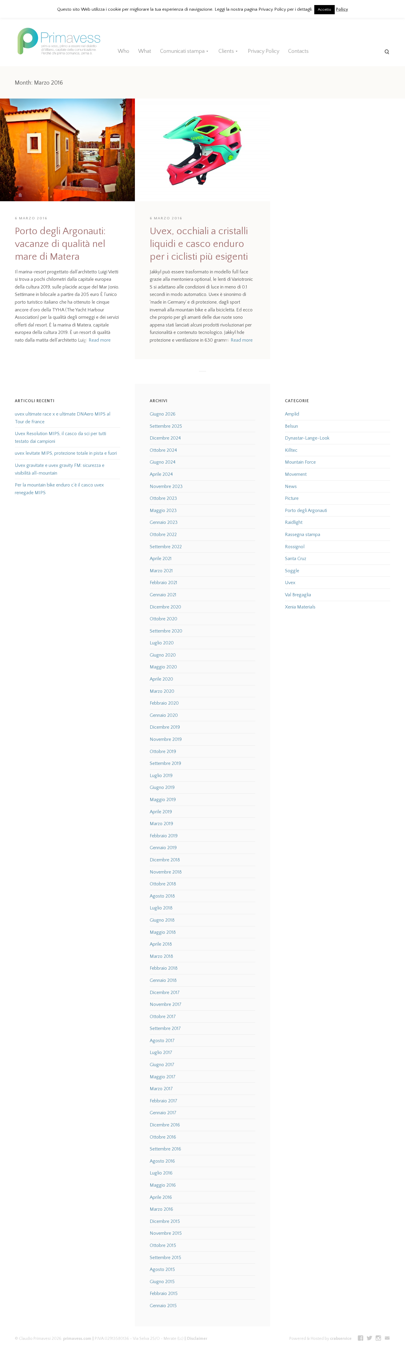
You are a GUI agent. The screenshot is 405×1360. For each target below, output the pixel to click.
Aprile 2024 (161, 474)
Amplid (292, 414)
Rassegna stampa (302, 534)
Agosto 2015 (162, 1269)
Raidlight (293, 522)
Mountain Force (300, 462)
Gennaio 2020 (164, 715)
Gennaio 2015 (163, 1305)
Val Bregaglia (298, 594)
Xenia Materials (300, 607)
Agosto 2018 (162, 896)
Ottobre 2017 (163, 1016)
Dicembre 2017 (165, 992)
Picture (292, 498)
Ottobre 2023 (163, 498)
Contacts (298, 51)
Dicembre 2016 (165, 1125)
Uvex (290, 582)
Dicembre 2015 (165, 1221)
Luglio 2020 (162, 643)
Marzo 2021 (161, 570)
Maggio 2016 (163, 1185)
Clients (226, 51)
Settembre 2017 (165, 1028)
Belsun (291, 426)
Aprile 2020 (161, 679)
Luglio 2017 (161, 1052)
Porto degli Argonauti (306, 510)
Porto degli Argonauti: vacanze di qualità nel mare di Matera (60, 244)
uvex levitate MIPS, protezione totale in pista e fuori (66, 453)
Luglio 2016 (161, 1173)
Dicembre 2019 (165, 727)
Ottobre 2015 (163, 1245)
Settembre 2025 (166, 426)
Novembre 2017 (165, 1004)
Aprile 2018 (161, 944)
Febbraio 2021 (163, 582)
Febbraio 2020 (164, 703)
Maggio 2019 (163, 799)
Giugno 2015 (162, 1281)
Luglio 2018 (161, 908)
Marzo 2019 (161, 823)
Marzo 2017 (161, 1088)
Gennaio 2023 (164, 522)
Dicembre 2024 (165, 438)
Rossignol (294, 546)
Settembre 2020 (166, 631)
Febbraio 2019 (164, 835)
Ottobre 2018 (163, 884)
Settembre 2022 (166, 546)
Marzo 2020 (162, 691)
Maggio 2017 (163, 1077)
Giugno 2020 (163, 655)
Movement (296, 474)
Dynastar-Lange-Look (307, 438)
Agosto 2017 (162, 1040)
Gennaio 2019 (163, 847)
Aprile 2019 (161, 811)
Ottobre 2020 (163, 619)
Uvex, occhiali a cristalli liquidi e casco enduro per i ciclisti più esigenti (199, 244)
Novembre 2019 (166, 739)
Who (123, 51)
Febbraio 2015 (164, 1293)
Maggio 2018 (163, 932)
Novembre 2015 (166, 1233)
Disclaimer (197, 1338)
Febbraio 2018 (164, 968)
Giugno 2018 (162, 920)
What (144, 51)
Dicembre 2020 (165, 607)
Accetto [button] (324, 9)
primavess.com (77, 1338)
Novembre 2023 (166, 486)
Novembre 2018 (166, 872)
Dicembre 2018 (165, 860)
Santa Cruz (295, 558)
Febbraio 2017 (163, 1101)
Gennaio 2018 (163, 980)
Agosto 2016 (162, 1161)
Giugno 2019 (162, 787)
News (291, 486)
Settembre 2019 (165, 763)
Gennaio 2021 (163, 594)
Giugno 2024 (163, 462)
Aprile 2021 (161, 558)
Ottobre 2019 (163, 751)
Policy (342, 9)
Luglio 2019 (161, 775)
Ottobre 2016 (163, 1137)
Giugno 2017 (162, 1064)
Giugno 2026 (163, 414)
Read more (100, 340)
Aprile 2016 (161, 1197)
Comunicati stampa (182, 51)
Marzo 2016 (161, 1209)
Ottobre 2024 (163, 450)
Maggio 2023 (163, 510)
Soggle (292, 570)
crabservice (341, 1338)
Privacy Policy (263, 51)
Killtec (291, 450)
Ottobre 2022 (163, 534)
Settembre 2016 (165, 1149)
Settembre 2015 (165, 1257)
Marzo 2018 (161, 956)
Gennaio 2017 (163, 1112)
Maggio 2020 (163, 667)
